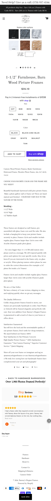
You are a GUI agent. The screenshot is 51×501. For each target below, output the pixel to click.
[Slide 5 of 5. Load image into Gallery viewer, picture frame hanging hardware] (30, 67)
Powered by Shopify (25, 483)
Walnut (35, 138)
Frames (25, 454)
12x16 (39, 114)
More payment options (36, 160)
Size (25, 104)
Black (14, 133)
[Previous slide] (16, 67)
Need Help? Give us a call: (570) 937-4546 (26, 2)
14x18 (15, 120)
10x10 (20, 114)
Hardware (25, 458)
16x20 (25, 120)
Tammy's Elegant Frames (28, 480)
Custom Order (25, 475)
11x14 (11, 114)
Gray (13, 138)
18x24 (35, 120)
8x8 (20, 109)
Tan (25, 144)
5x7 (12, 109)
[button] (2, 421)
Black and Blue (31, 133)
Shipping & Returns (25, 471)
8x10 (29, 109)
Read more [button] (8, 418)
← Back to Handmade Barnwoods (25, 378)
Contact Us (25, 467)
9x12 (38, 109)
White (23, 138)
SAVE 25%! (25, 497)
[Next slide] (34, 67)
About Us (25, 462)
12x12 (30, 114)
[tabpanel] (25, 42)
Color (25, 127)
